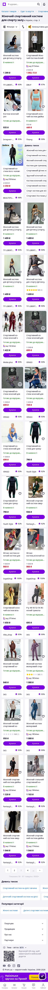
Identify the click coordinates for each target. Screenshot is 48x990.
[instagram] (13, 965)
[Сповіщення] (44, 4)
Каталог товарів (9, 11)
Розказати (36, 977)
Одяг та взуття (27, 11)
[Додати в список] (20, 48)
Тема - (13, 947)
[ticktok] (18, 965)
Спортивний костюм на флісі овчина (20, 888)
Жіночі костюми (10, 910)
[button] (12, 78)
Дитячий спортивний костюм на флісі (20, 896)
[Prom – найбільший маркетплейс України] (4, 4)
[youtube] (4, 965)
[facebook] (9, 965)
